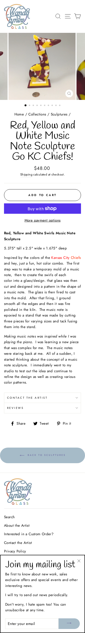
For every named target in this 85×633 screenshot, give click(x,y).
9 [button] (56, 106)
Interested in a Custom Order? (29, 534)
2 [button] (30, 106)
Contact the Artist (27, 398)
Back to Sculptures (46, 455)
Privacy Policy (15, 551)
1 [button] (26, 105)
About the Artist (17, 525)
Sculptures (59, 114)
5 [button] (41, 106)
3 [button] (34, 106)
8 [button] (52, 106)
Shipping (26, 174)
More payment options (43, 220)
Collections (37, 114)
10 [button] (60, 106)
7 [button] (49, 106)
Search (9, 517)
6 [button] (45, 106)
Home (19, 114)
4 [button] (37, 106)
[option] (42, 66)
